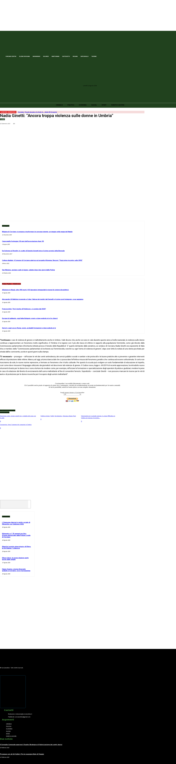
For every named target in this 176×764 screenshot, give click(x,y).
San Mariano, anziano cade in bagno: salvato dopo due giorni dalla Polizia (28, 270)
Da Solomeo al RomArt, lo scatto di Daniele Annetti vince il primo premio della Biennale (33, 251)
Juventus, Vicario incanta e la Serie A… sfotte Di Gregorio (37, 112)
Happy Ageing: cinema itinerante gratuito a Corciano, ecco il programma (16, 570)
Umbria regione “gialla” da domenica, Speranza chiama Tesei (58, 416)
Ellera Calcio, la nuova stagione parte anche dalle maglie (15, 558)
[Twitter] (104, 56)
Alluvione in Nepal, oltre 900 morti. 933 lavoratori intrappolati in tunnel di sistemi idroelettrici (35, 290)
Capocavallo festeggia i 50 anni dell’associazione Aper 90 (23, 241)
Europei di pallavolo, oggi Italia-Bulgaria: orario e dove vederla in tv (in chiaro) (30, 318)
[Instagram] (108, 56)
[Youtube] (111, 56)
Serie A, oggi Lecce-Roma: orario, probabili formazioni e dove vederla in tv (29, 328)
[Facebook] (101, 56)
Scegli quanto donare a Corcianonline (72, 392)
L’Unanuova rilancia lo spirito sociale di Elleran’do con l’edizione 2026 (16, 523)
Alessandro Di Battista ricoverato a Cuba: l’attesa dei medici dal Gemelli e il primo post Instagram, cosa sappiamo (42, 299)
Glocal (2, 119)
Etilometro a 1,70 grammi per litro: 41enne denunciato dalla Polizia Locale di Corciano (16, 535)
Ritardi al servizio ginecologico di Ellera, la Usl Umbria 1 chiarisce (16, 547)
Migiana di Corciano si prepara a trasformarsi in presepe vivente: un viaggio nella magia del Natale (37, 232)
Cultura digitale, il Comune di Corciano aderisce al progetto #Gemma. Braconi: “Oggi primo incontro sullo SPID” (42, 260)
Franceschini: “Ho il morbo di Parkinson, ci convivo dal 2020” (24, 309)
